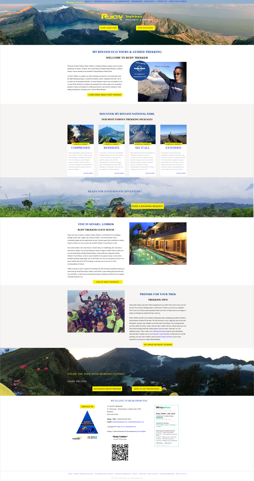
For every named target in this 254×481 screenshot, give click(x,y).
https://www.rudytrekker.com (126, 426)
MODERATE (111, 147)
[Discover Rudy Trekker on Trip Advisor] (147, 388)
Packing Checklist (166, 337)
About (70, 473)
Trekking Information (159, 331)
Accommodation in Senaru (104, 473)
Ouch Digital (141, 431)
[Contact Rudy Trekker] (87, 406)
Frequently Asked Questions (161, 334)
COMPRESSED (80, 147)
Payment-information (167, 473)
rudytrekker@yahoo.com (136, 422)
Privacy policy (181, 473)
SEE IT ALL (142, 147)
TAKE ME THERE (88, 173)
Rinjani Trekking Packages (83, 473)
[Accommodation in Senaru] (145, 27)
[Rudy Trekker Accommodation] (109, 281)
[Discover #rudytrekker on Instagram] (107, 388)
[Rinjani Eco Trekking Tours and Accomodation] (75, 2)
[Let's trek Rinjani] (108, 27)
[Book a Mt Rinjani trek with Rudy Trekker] (147, 205)
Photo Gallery (153, 473)
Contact (135, 473)
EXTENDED (173, 147)
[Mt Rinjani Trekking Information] (158, 344)
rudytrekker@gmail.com (119, 422)
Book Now (142, 473)
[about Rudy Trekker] (106, 94)
